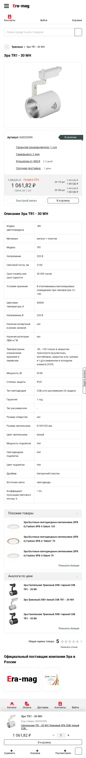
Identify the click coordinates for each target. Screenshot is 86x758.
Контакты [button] (9, 20)
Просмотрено (63, 753)
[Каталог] (6, 6)
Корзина (77, 20)
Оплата (27, 707)
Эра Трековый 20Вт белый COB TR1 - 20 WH (49, 599)
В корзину (63, 200)
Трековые (17, 47)
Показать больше (69, 565)
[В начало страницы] (78, 751)
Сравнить (9, 753)
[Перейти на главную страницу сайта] (30, 6)
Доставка (42, 707)
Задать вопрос (84, 379)
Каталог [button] (12, 707)
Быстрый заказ (26, 200)
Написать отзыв (69, 647)
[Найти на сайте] (78, 32)
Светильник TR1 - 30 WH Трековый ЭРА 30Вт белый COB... (50, 727)
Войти (43, 20)
